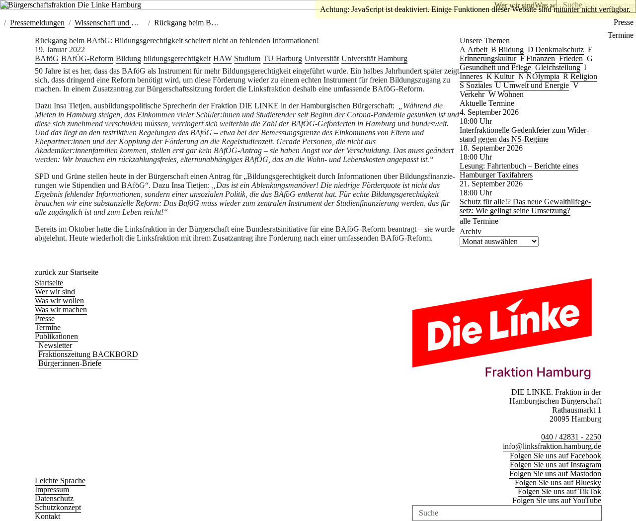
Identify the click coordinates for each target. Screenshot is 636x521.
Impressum (52, 489)
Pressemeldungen (37, 22)
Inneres (471, 76)
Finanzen (540, 58)
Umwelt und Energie (536, 85)
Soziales (479, 85)
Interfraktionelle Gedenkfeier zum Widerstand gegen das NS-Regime (524, 134)
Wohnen (510, 94)
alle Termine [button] (479, 221)
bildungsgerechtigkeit (177, 58)
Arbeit (477, 49)
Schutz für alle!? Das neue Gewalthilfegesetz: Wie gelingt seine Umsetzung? (525, 206)
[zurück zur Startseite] (79, 4)
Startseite (49, 282)
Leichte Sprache (60, 480)
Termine (621, 35)
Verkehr (472, 94)
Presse (624, 22)
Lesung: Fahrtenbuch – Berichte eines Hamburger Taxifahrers (519, 170)
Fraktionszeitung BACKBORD (88, 354)
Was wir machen (61, 309)
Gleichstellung (557, 67)
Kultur (504, 76)
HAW (222, 58)
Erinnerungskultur (488, 58)
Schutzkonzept (58, 507)
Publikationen (56, 336)
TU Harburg (282, 58)
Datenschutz (54, 498)
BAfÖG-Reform (87, 58)
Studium (247, 58)
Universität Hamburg (374, 58)
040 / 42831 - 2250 (571, 437)
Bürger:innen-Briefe (69, 363)
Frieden (571, 58)
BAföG (47, 58)
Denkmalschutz (559, 49)
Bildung (128, 58)
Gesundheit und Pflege (495, 67)
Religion (583, 76)
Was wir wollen (59, 300)
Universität (322, 58)
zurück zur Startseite (66, 272)
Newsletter (55, 345)
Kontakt (47, 516)
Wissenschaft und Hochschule (121, 22)
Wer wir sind (55, 291)
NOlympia (542, 76)
